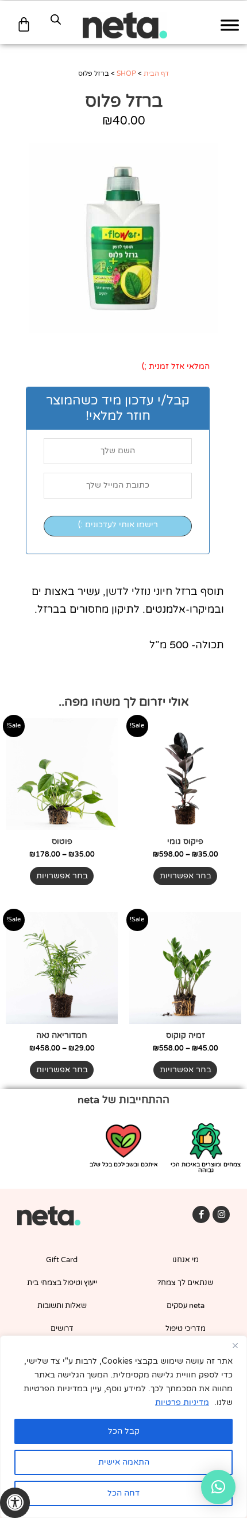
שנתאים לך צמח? (185, 1282)
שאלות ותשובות (62, 1305)
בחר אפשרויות (185, 876)
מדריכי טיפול (185, 1328)
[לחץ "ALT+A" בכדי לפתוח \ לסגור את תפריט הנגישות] (15, 1503)
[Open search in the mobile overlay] (55, 19)
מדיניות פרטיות (182, 1402)
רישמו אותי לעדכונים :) (118, 525)
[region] (123, 1427)
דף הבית (156, 73)
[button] (218, 1487)
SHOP (126, 73)
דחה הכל (123, 1493)
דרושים (62, 1328)
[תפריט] (230, 25)
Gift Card (62, 1259)
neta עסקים (185, 1305)
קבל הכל (124, 1431)
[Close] (235, 1345)
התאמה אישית (123, 1462)
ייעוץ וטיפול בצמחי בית (62, 1282)
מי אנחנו (185, 1259)
